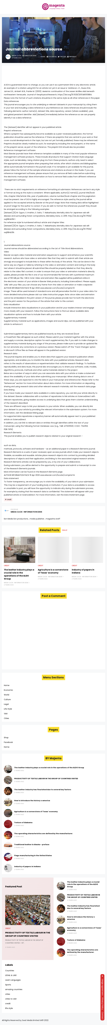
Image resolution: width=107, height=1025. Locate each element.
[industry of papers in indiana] (87, 550)
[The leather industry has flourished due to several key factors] (8, 791)
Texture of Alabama (23, 822)
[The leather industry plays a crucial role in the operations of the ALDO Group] (19, 550)
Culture (7, 699)
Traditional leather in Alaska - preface (31, 844)
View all (64, 530)
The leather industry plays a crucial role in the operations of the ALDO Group (19, 574)
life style (9, 1008)
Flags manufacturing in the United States (33, 855)
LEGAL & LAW (11, 975)
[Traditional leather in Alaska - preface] (8, 846)
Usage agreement (102, 987)
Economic (8, 690)
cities (7, 994)
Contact (102, 1016)
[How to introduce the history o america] (8, 802)
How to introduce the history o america (32, 800)
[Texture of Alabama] (8, 824)
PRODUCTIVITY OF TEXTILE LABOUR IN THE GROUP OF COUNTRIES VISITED (46, 778)
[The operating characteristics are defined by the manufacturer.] (8, 835)
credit (16, 43)
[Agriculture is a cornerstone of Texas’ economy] (53, 550)
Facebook (8, 742)
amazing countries (13, 989)
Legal (6, 704)
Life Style (8, 709)
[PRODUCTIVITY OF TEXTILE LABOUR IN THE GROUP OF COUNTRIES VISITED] (8, 780)
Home (8, 43)
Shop (6, 737)
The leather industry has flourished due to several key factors (42, 789)
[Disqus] (53, 634)
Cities (6, 718)
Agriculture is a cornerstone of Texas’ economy (53, 571)
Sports (8, 984)
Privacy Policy (102, 1004)
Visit (6, 713)
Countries (9, 970)
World (6, 694)
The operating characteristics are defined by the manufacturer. (43, 833)
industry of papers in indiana (83, 571)
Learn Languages (13, 980)
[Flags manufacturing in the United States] (8, 857)
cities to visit (11, 999)
